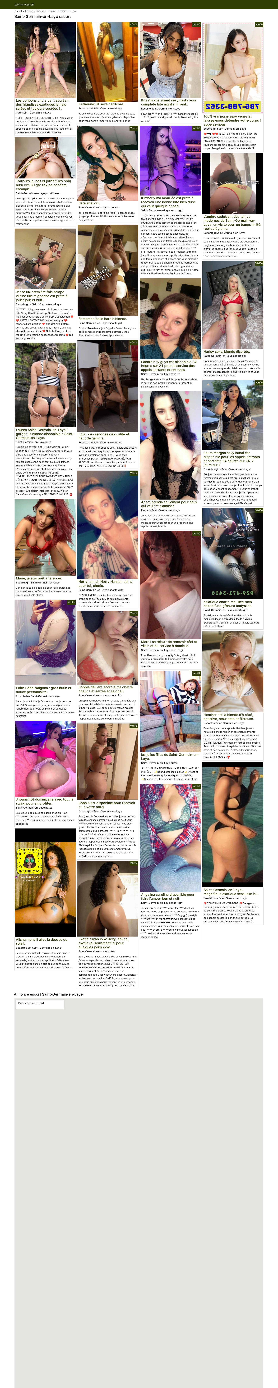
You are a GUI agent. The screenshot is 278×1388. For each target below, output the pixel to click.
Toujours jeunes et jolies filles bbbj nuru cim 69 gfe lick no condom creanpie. (43, 185)
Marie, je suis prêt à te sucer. (39, 578)
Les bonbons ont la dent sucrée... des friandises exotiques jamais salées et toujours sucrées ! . (42, 104)
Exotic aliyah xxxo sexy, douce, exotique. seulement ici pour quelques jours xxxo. (103, 943)
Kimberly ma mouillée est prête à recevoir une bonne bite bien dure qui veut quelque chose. (168, 202)
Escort (18, 11)
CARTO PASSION (24, 4)
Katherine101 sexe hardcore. (101, 104)
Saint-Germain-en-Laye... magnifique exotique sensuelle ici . (231, 892)
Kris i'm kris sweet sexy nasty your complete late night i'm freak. (168, 102)
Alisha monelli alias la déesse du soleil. (41, 941)
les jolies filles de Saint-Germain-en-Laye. (170, 757)
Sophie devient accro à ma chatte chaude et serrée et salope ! (106, 689)
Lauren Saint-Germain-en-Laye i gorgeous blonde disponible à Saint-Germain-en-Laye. (45, 434)
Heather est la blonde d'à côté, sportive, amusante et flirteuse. (229, 717)
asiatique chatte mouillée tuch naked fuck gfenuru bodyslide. (228, 604)
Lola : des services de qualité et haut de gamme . (104, 436)
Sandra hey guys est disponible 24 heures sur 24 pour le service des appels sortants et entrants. (169, 366)
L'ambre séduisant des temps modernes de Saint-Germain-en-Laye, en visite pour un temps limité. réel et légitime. (232, 222)
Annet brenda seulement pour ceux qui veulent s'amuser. (169, 504)
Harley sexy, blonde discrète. (227, 352)
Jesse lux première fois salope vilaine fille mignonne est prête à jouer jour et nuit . (42, 296)
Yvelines (41, 11)
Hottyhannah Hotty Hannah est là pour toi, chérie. (105, 584)
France (29, 11)
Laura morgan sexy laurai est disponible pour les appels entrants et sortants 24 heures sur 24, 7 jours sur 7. (232, 459)
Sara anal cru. (89, 203)
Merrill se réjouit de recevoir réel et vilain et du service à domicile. (169, 644)
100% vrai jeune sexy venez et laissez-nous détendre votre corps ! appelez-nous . (232, 120)
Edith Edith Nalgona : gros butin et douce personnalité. (43, 690)
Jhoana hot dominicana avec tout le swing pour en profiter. (44, 801)
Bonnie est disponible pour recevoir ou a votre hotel (107, 805)
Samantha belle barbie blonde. (103, 319)
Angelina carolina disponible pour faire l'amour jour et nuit (167, 896)
